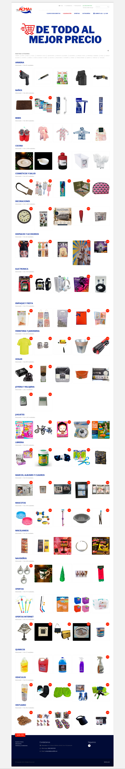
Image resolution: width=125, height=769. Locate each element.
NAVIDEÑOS (21, 558)
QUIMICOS (20, 649)
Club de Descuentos (53, 13)
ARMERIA (19, 62)
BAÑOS (18, 90)
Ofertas (77, 13)
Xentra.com (107, 762)
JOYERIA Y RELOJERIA (24, 386)
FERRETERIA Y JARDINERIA (27, 331)
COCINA (19, 145)
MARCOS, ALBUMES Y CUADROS (30, 475)
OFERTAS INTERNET (24, 616)
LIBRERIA (19, 442)
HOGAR (18, 359)
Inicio (61, 5)
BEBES (18, 117)
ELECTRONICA (21, 268)
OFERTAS (19, 588)
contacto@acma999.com (51, 751)
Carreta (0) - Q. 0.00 (101, 13)
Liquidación (67, 13)
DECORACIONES (22, 201)
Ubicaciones (78, 5)
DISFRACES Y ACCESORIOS (27, 234)
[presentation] (15, 77)
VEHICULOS (20, 677)
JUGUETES (19, 414)
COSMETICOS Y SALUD (25, 173)
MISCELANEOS (21, 530)
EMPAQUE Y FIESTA (24, 303)
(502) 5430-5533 (88, 5)
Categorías (86, 13)
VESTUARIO (20, 705)
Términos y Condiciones (21, 745)
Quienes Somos (19, 742)
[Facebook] (89, 745)
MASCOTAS (20, 502)
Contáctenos (68, 5)
